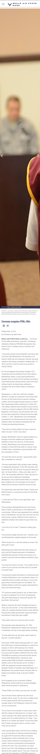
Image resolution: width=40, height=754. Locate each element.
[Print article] (4, 325)
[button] (3, 4)
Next (38, 156)
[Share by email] (7, 325)
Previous (2, 156)
